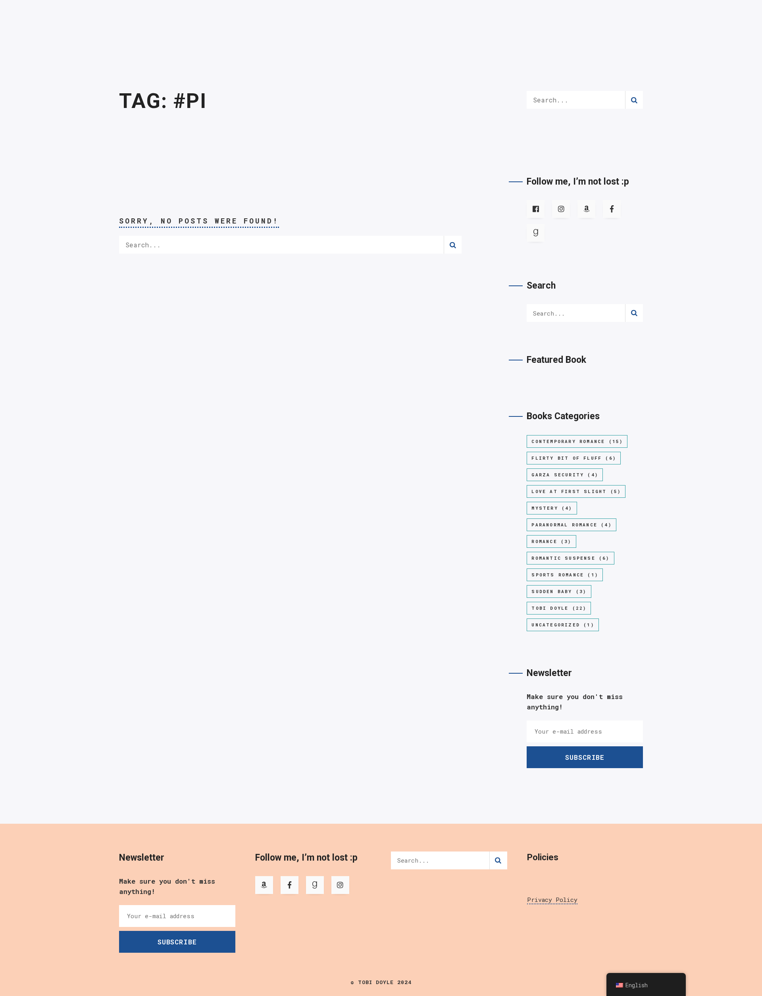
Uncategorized (562, 625)
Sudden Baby (558, 591)
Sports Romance (564, 575)
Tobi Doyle (558, 608)
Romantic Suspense (570, 558)
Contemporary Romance (577, 441)
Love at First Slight (576, 491)
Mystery (551, 508)
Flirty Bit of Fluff (573, 458)
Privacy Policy (552, 900)
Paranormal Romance (571, 525)
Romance (551, 541)
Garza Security (564, 475)
